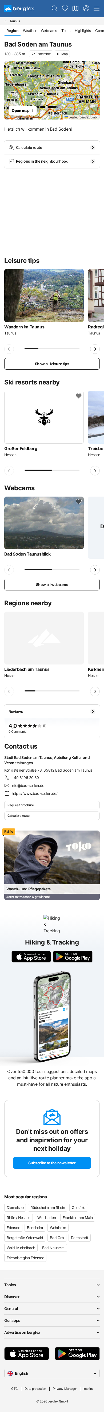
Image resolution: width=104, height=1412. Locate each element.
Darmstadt (79, 1237)
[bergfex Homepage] (19, 8)
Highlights (83, 30)
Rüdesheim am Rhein (47, 1207)
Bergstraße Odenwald (25, 1237)
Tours (65, 30)
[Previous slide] (9, 349)
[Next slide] (95, 349)
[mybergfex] (86, 8)
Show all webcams (52, 584)
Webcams (49, 30)
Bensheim (35, 1227)
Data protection (35, 1389)
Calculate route (18, 816)
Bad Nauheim (53, 1247)
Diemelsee (15, 1207)
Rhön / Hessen (18, 1217)
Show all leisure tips (52, 363)
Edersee (13, 1227)
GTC (14, 1389)
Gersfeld (79, 1207)
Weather (30, 30)
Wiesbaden (46, 1217)
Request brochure (20, 805)
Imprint (88, 1389)
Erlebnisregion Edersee (25, 1257)
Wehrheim (58, 1227)
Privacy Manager (65, 1389)
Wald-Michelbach (21, 1247)
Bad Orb (57, 1237)
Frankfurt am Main (78, 1217)
